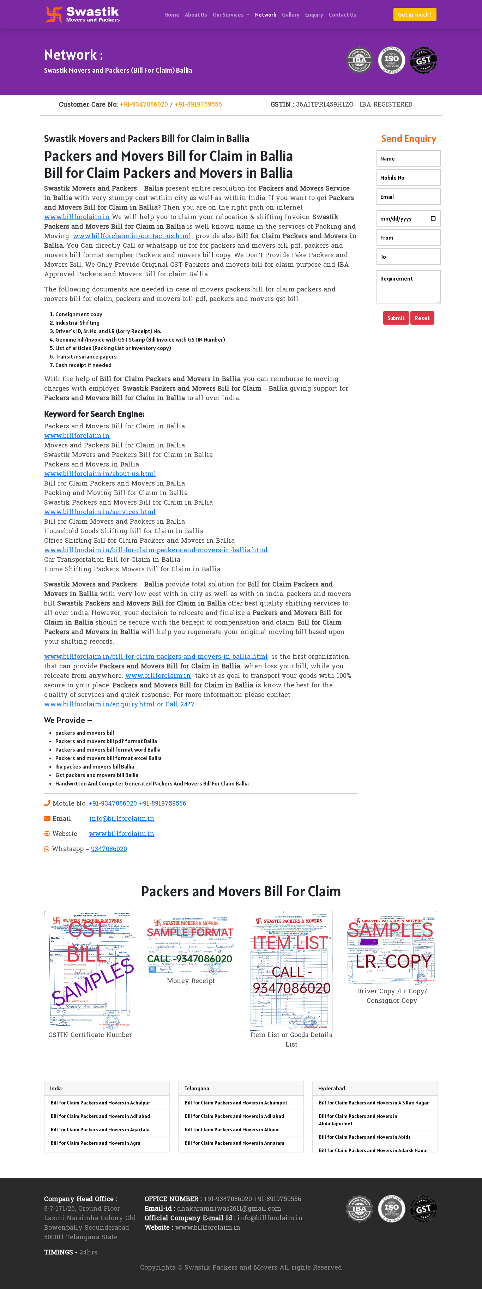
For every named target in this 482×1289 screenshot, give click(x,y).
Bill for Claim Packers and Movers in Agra (95, 1143)
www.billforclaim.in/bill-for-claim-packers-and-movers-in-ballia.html (156, 550)
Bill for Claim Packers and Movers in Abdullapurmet (358, 1120)
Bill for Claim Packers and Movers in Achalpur (100, 1103)
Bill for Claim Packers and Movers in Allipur (232, 1129)
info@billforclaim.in (122, 819)
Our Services (229, 14)
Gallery (291, 14)
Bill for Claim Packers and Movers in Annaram (234, 1143)
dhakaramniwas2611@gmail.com (229, 1209)
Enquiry (314, 14)
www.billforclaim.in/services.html (100, 512)
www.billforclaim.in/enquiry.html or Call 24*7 (119, 705)
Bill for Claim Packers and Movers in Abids (364, 1137)
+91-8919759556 (198, 105)
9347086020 (109, 849)
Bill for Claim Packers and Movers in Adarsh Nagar (373, 1150)
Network (265, 14)
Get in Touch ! (415, 14)
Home (171, 14)
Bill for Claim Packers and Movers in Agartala (100, 1129)
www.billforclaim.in (77, 217)
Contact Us (342, 14)
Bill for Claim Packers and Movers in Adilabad (100, 1116)
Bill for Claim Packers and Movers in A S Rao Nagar (374, 1103)
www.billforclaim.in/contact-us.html (132, 236)
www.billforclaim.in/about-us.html (100, 474)
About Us (196, 14)
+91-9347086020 (144, 105)
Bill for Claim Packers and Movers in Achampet (236, 1103)
